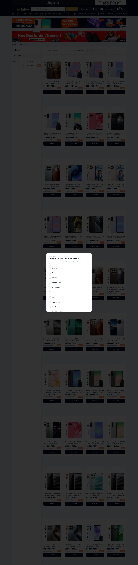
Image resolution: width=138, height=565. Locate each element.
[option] (69, 268)
